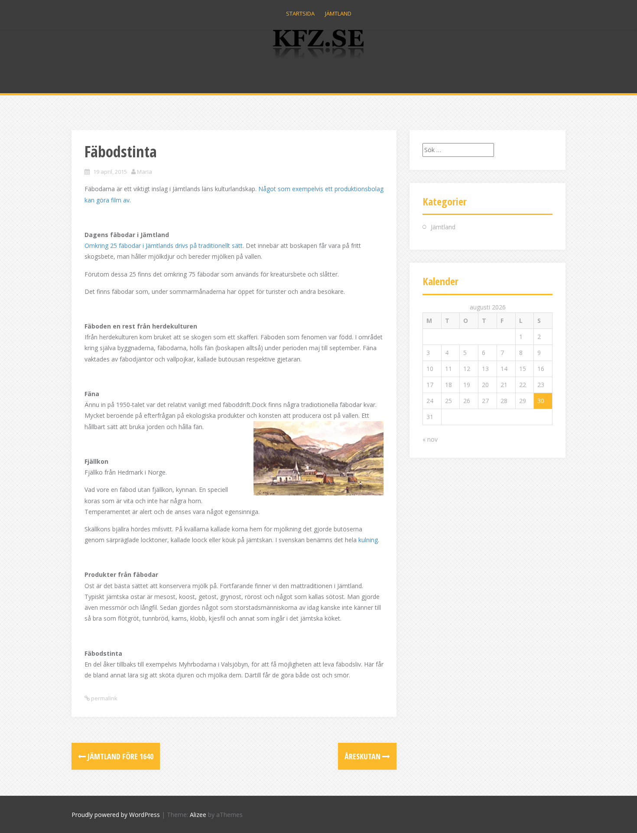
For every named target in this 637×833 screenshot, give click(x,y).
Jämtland (338, 13)
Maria (144, 172)
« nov (430, 439)
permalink (103, 698)
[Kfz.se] (319, 46)
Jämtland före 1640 (119, 756)
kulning (368, 540)
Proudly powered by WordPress (116, 814)
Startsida (300, 13)
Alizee (198, 814)
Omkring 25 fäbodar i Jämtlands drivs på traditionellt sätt (163, 245)
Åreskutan (363, 756)
